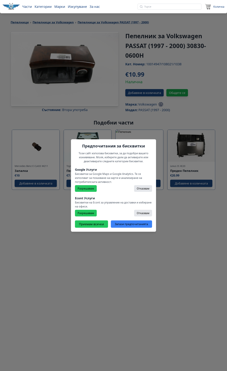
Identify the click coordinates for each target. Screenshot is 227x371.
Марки (59, 6)
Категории (43, 6)
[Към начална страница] (11, 6)
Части (27, 6)
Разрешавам (86, 188)
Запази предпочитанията (131, 224)
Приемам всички (91, 224)
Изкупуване (77, 6)
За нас (95, 6)
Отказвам (143, 188)
